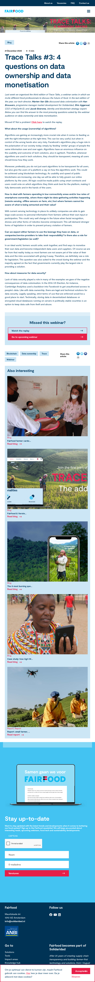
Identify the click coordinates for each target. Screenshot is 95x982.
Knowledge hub (12, 962)
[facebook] (84, 43)
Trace (44, 353)
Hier (28, 973)
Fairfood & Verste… (16, 513)
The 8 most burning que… (19, 586)
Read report (13, 734)
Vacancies (61, 3)
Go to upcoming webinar (24, 337)
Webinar (10, 359)
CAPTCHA (13, 836)
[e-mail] (88, 43)
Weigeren (76, 976)
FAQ (73, 3)
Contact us (84, 3)
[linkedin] (77, 43)
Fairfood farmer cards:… (19, 441)
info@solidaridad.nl (15, 921)
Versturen (14, 873)
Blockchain (12, 353)
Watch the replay (20, 330)
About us (48, 3)
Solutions (9, 952)
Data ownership (29, 353)
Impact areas (11, 959)
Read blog (12, 443)
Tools (7, 955)
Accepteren (81, 971)
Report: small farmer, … (18, 731)
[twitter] (81, 43)
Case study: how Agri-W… (20, 659)
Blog (9, 42)
